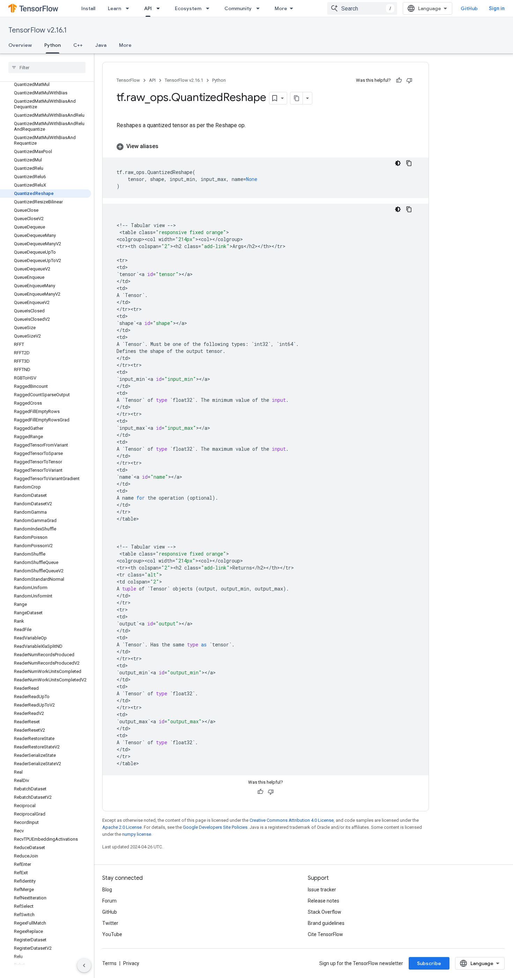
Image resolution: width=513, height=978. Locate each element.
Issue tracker (322, 889)
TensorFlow (128, 80)
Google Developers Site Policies (215, 827)
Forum (109, 901)
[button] (266, 146)
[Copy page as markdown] (296, 98)
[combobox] (362, 8)
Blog (107, 889)
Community (238, 8)
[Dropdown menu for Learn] (129, 8)
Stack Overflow (324, 912)
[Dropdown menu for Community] (260, 8)
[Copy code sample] (409, 163)
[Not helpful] (409, 80)
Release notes (323, 901)
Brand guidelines (326, 923)
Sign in (497, 8)
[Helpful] (399, 80)
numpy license (136, 834)
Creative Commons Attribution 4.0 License (292, 820)
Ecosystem (188, 8)
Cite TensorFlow (325, 934)
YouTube (112, 934)
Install (88, 8)
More (281, 8)
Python (52, 45)
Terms (109, 963)
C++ (78, 45)
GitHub (469, 8)
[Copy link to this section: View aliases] (165, 146)
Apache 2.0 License (122, 827)
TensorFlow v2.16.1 (37, 30)
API (148, 8)
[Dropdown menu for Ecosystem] (209, 8)
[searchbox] (47, 67)
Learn (114, 8)
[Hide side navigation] (84, 965)
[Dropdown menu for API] (160, 8)
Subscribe (429, 963)
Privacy (131, 963)
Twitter (110, 923)
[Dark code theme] (397, 163)
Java (100, 45)
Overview (20, 45)
